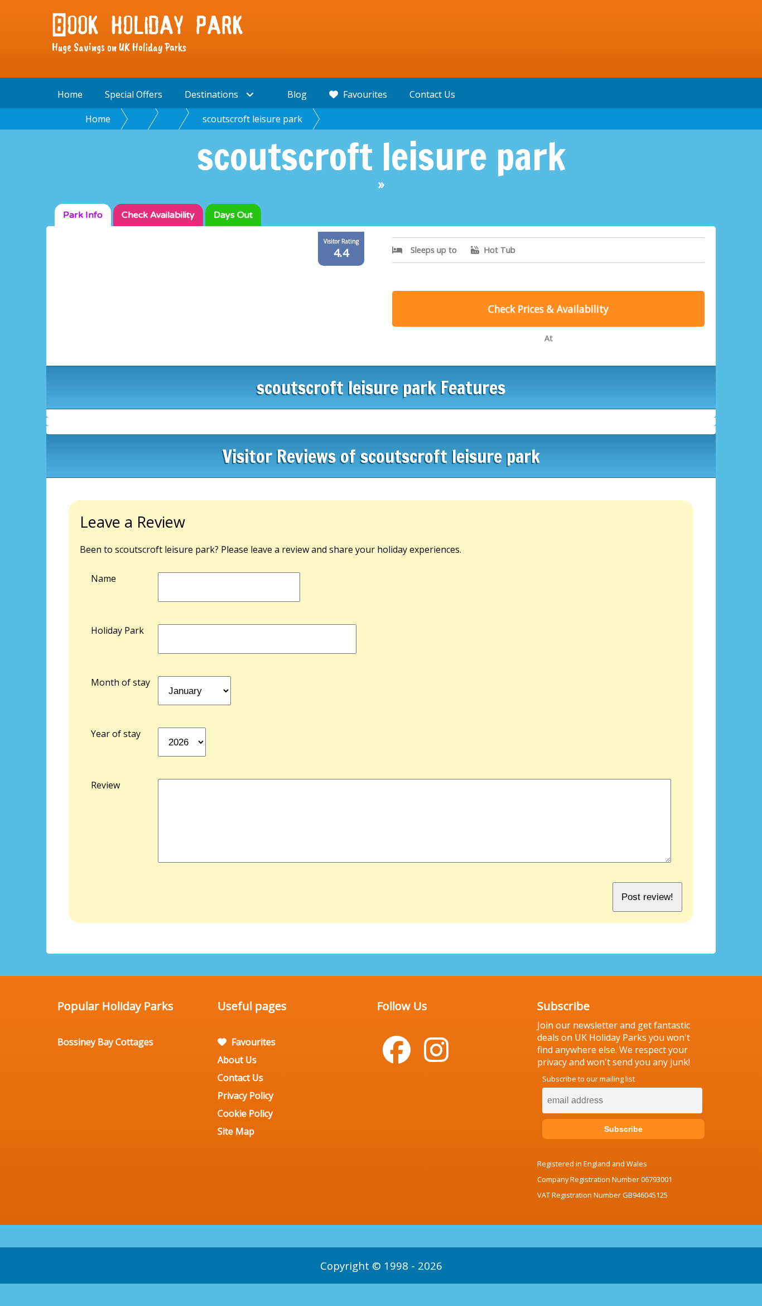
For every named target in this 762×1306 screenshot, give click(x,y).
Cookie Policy (245, 1113)
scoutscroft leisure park (252, 119)
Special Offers (133, 94)
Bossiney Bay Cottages (105, 1042)
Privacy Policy (245, 1095)
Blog (297, 94)
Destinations (212, 94)
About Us (237, 1060)
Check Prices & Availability (548, 308)
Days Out (233, 215)
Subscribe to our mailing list (588, 1079)
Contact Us (432, 94)
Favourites (364, 94)
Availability (158, 215)
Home (70, 94)
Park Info (83, 215)
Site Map (236, 1131)
